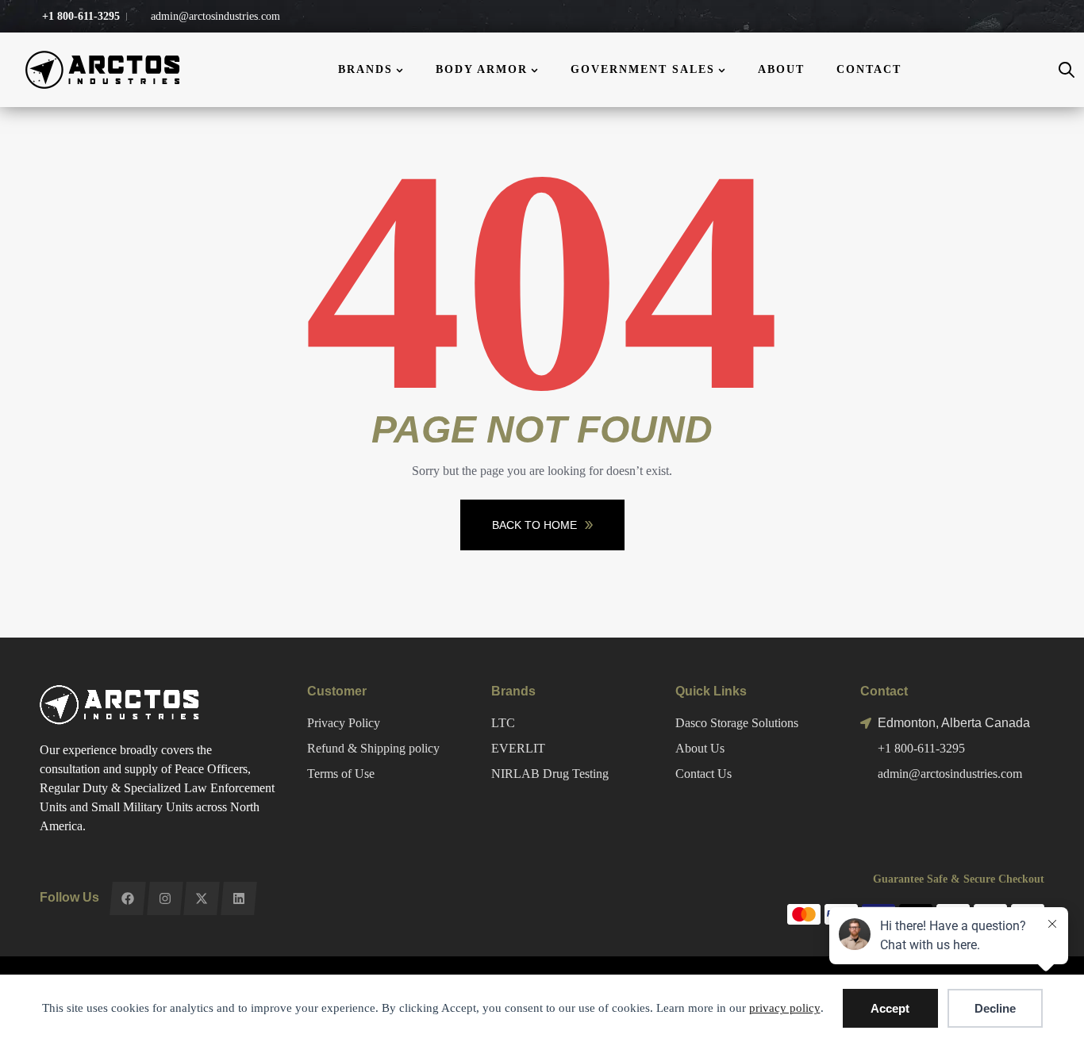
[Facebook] (127, 898)
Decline (995, 1008)
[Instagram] (165, 898)
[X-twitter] (201, 898)
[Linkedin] (238, 898)
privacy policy (785, 1008)
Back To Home (534, 525)
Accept (890, 1008)
